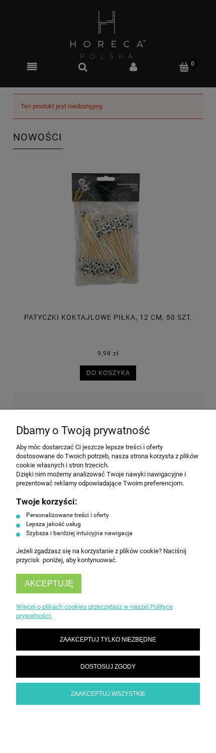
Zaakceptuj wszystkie (108, 693)
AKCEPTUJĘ (49, 583)
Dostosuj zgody (108, 666)
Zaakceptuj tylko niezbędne (108, 639)
